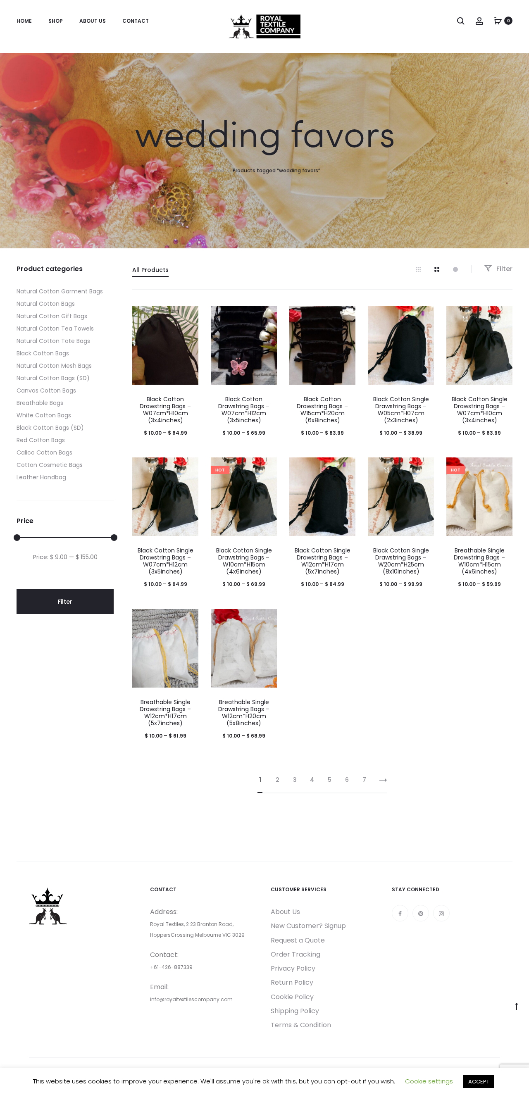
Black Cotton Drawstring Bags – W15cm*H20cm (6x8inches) (322, 409)
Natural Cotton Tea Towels (55, 328)
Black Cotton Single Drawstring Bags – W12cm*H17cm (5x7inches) (322, 560)
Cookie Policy (292, 997)
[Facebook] (400, 913)
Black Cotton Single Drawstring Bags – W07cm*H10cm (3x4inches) (480, 409)
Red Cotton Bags (41, 440)
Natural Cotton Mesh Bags (54, 366)
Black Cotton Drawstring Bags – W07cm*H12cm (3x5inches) (243, 409)
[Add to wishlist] (188, 316)
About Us (92, 20)
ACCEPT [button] (478, 1081)
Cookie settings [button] (429, 1081)
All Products (150, 270)
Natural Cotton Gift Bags (52, 316)
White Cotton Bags (44, 415)
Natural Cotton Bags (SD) (53, 378)
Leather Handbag (41, 477)
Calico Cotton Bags (44, 452)
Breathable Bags (40, 403)
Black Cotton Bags (43, 353)
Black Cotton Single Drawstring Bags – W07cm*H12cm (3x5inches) (165, 560)
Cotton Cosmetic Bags (50, 465)
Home (24, 20)
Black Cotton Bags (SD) (50, 428)
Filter (503, 269)
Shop (55, 20)
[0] (498, 21)
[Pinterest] (420, 913)
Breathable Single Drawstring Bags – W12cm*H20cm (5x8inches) (243, 712)
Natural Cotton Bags (46, 304)
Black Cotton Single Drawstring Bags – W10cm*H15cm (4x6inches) (244, 560)
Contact (135, 20)
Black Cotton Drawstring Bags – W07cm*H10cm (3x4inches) (165, 409)
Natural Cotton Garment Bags (60, 291)
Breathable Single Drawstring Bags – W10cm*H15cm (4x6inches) (479, 560)
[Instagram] (441, 913)
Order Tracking (295, 954)
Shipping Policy (295, 1011)
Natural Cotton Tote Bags (53, 341)
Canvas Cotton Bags (46, 390)
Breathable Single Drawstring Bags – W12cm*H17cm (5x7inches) (165, 712)
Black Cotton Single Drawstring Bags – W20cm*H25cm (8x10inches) (401, 560)
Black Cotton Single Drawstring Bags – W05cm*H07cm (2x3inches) (401, 409)
